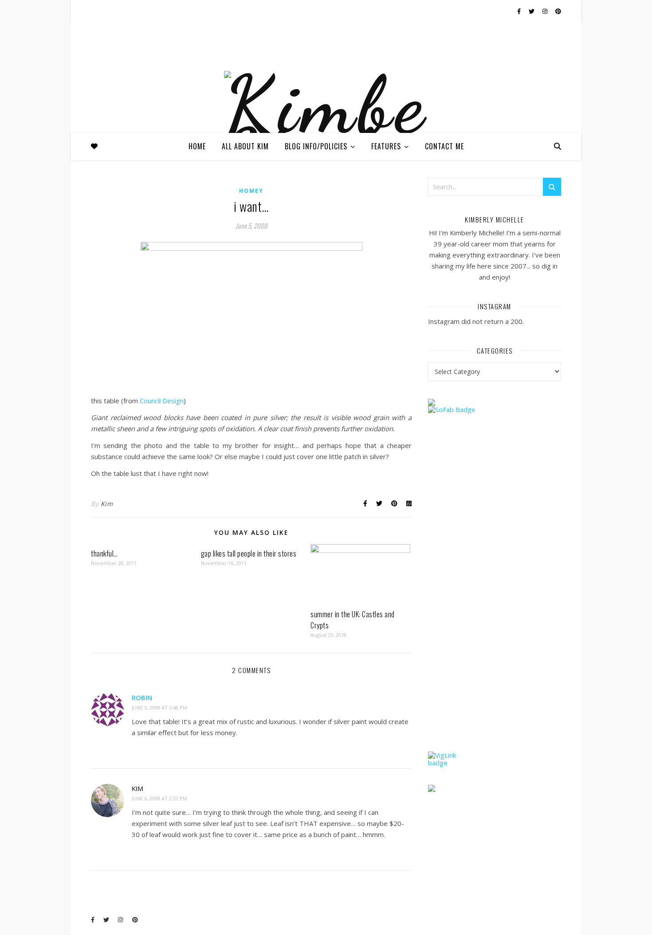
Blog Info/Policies (316, 146)
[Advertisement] (494, 599)
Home (197, 146)
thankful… (104, 553)
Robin (142, 697)
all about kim (245, 146)
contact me (444, 146)
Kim (107, 503)
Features (386, 146)
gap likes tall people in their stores (249, 553)
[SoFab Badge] (494, 409)
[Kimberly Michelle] (326, 127)
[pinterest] (558, 11)
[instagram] (545, 11)
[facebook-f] (519, 11)
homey (251, 191)
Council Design (162, 400)
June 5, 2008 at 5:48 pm (159, 707)
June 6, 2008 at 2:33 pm (159, 798)
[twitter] (532, 11)
